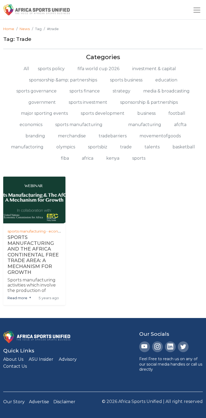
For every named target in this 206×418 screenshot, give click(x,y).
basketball (183, 146)
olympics (65, 146)
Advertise (39, 401)
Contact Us (15, 366)
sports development (102, 113)
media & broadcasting (166, 91)
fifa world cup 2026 (98, 68)
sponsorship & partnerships (149, 102)
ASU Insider (41, 359)
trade (126, 146)
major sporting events (44, 113)
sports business (126, 80)
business (146, 113)
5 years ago (49, 298)
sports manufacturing (78, 124)
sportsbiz (97, 146)
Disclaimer (64, 401)
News (25, 29)
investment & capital (154, 68)
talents (152, 146)
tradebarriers (113, 135)
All (26, 68)
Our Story (14, 401)
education (166, 80)
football (176, 113)
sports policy (51, 68)
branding (35, 135)
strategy (121, 91)
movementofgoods (160, 135)
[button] (197, 10)
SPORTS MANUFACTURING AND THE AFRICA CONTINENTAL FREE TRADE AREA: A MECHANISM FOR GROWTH (33, 255)
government (42, 102)
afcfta (180, 124)
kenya (112, 158)
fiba (65, 158)
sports (138, 158)
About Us (13, 359)
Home (8, 29)
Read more (18, 298)
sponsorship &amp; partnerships (63, 80)
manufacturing (144, 124)
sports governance (36, 91)
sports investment (88, 102)
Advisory (68, 359)
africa (87, 158)
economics (31, 124)
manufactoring (27, 146)
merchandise (72, 135)
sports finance (84, 91)
